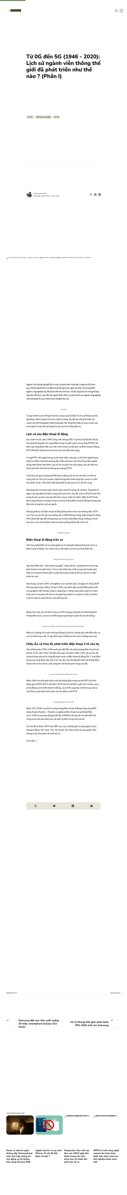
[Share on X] (90, 194)
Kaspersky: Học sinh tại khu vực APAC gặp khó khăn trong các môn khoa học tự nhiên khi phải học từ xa (76, 1156)
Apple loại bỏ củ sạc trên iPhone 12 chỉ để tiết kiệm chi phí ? (48, 1153)
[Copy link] (91, 806)
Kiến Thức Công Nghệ (43, 117)
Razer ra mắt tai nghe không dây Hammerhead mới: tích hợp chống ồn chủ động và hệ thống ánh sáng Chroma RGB (19, 1156)
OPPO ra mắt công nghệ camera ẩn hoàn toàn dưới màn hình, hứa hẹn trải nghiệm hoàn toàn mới (106, 1156)
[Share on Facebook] (94, 194)
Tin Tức (30, 117)
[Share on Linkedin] (98, 194)
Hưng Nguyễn (41, 193)
